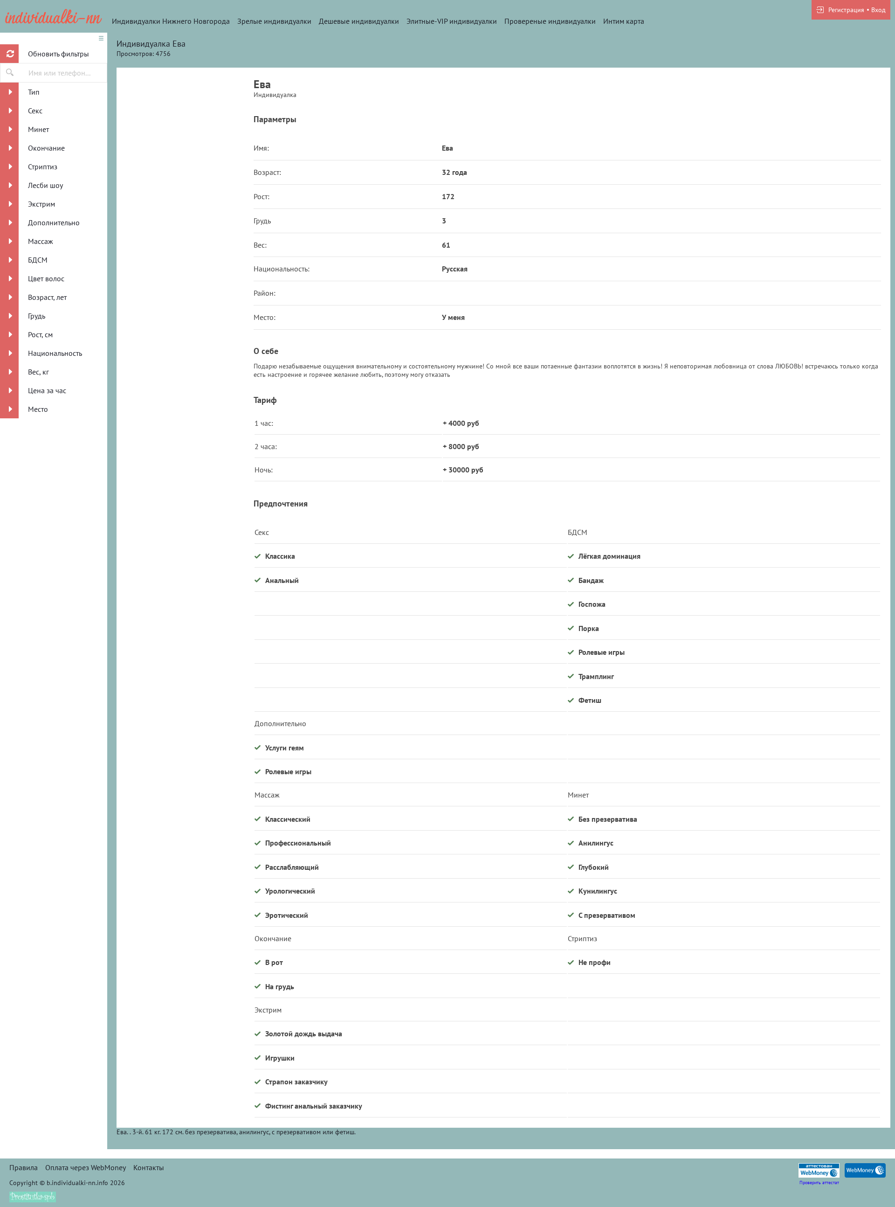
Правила (23, 1167)
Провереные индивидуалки (550, 21)
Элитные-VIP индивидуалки (451, 21)
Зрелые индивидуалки (274, 21)
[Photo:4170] (185, 161)
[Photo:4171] (185, 515)
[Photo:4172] (185, 693)
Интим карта (623, 21)
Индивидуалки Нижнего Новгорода (171, 21)
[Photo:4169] (185, 338)
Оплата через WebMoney (85, 1167)
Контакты (148, 1167)
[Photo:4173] (185, 870)
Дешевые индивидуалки (359, 21)
